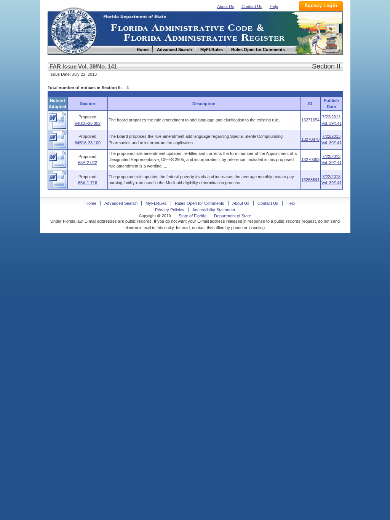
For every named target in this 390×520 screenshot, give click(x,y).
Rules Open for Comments (199, 203)
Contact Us (251, 6)
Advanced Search (120, 203)
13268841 (310, 179)
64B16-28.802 (88, 123)
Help (274, 6)
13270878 (310, 139)
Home (73, 30)
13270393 (310, 159)
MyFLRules (156, 203)
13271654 (310, 120)
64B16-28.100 (88, 142)
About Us (225, 6)
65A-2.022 (87, 162)
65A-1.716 (87, 182)
